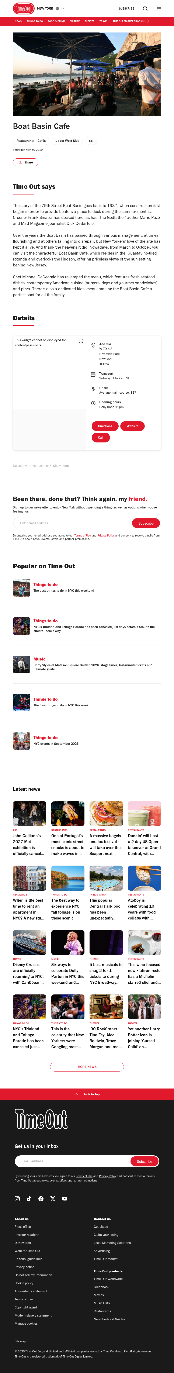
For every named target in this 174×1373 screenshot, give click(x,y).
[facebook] (41, 1198)
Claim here (61, 466)
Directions (105, 426)
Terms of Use (82, 536)
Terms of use (24, 1299)
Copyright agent (26, 1308)
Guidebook (101, 1287)
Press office (23, 1227)
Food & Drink (56, 21)
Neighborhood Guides (109, 1319)
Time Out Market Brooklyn (129, 21)
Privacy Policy (105, 536)
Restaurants (102, 1311)
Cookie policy (24, 1283)
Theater (89, 21)
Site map (20, 1341)
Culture (75, 21)
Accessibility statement (31, 1291)
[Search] (145, 8)
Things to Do (35, 21)
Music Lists (102, 1303)
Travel (104, 21)
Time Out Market (106, 1259)
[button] (81, 341)
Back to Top (91, 1094)
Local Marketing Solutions (112, 1243)
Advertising (102, 1251)
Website (132, 426)
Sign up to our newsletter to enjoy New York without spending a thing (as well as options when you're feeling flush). (85, 510)
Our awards (23, 1243)
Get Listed (101, 1227)
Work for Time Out (27, 1251)
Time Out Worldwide (108, 1279)
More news (87, 1067)
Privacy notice (24, 1267)
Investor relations (27, 1235)
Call (101, 438)
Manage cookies (26, 1324)
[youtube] (64, 1198)
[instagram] (17, 1198)
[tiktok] (29, 1198)
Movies (99, 1295)
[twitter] (52, 1198)
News (18, 21)
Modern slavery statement (33, 1316)
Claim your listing (106, 1235)
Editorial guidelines (28, 1259)
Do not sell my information (33, 1275)
